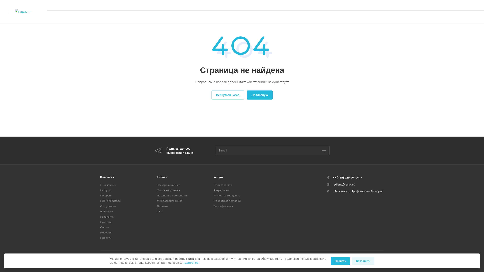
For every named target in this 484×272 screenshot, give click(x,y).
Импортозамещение (227, 195)
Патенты (105, 221)
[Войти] (398, 17)
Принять (340, 260)
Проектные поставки (227, 200)
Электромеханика (168, 184)
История (105, 190)
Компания (107, 177)
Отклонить (363, 260)
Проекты (106, 237)
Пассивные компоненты (172, 195)
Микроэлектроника (169, 200)
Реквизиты (107, 216)
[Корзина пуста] (410, 17)
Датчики (162, 206)
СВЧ (159, 211)
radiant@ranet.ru (344, 184)
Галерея (105, 195)
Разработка (221, 190)
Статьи (104, 227)
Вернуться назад (228, 95)
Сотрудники (108, 206)
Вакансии (106, 211)
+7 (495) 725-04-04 (437, 5)
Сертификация (223, 206)
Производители (110, 200)
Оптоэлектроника (168, 190)
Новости (105, 232)
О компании (108, 184)
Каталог (162, 177)
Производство (223, 184)
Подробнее (190, 262)
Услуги (218, 177)
